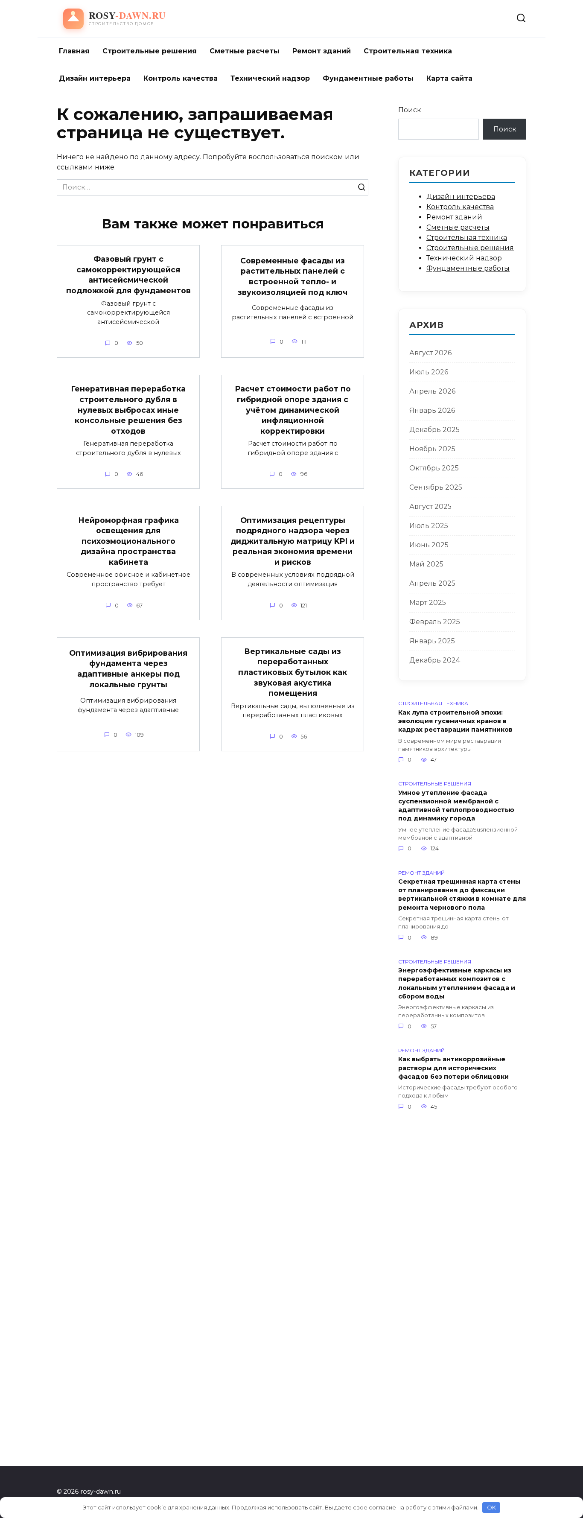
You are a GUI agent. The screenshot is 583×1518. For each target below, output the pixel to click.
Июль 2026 (428, 372)
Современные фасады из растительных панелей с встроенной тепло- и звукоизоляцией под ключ (292, 276)
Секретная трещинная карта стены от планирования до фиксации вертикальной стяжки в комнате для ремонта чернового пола (462, 894)
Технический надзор (270, 78)
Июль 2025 (428, 526)
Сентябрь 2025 (435, 487)
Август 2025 (430, 506)
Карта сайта (449, 78)
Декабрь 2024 (434, 660)
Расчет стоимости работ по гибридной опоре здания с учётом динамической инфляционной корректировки (293, 409)
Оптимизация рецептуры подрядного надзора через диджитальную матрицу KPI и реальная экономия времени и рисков (292, 540)
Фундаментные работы (368, 78)
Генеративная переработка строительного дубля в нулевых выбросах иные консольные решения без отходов (128, 409)
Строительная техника (408, 51)
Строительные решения (149, 51)
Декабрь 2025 (434, 430)
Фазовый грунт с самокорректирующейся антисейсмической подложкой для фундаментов (128, 274)
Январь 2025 (432, 641)
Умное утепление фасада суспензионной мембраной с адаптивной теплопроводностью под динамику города (456, 805)
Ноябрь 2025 (432, 449)
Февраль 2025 (434, 622)
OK (491, 1507)
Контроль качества (180, 78)
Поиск (409, 110)
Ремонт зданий (321, 51)
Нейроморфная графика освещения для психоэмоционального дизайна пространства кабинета (128, 540)
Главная (74, 51)
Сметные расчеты (245, 51)
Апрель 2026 (432, 391)
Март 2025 (427, 602)
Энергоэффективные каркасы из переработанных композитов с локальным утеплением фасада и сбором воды (456, 983)
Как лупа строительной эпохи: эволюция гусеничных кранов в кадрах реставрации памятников (455, 721)
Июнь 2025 (429, 545)
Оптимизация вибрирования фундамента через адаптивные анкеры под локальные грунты (128, 668)
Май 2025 (426, 564)
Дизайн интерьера (95, 78)
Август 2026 (430, 353)
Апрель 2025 (432, 583)
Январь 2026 (432, 410)
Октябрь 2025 (434, 468)
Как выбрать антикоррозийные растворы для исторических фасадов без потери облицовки (453, 1068)
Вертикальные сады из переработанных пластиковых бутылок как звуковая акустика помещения (292, 672)
